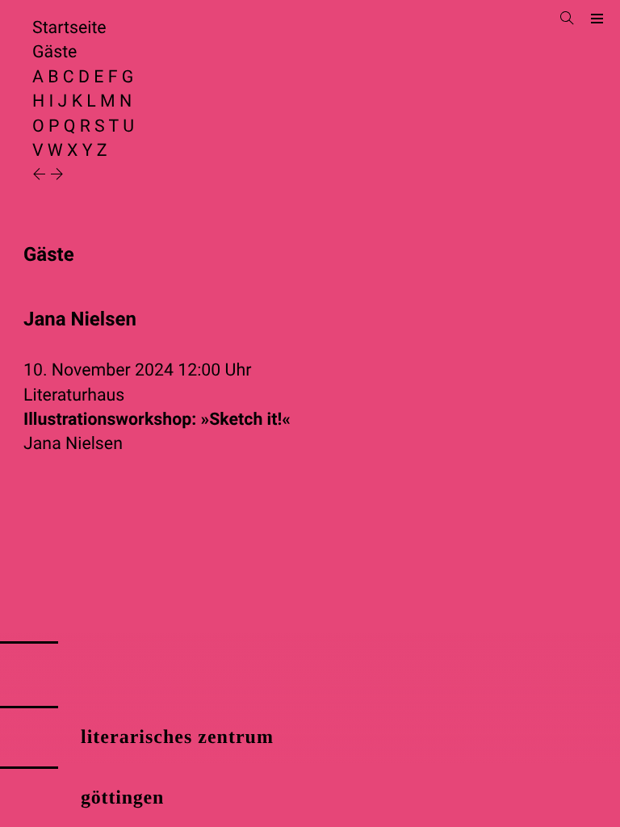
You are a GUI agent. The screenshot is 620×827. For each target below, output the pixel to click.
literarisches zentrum (177, 737)
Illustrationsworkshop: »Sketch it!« (157, 419)
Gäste (54, 52)
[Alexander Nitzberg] (57, 176)
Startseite (69, 28)
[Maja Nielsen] (41, 176)
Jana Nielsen (73, 444)
